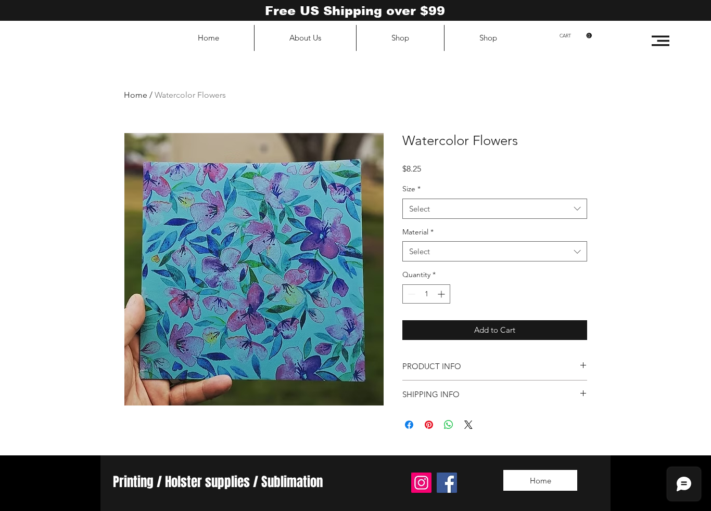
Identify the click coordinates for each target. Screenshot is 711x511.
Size (411, 188)
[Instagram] (421, 483)
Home (135, 95)
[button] (660, 40)
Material (418, 232)
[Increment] (442, 294)
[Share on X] (468, 424)
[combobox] (494, 209)
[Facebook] (447, 483)
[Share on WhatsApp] (448, 424)
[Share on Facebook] (409, 424)
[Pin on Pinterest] (429, 424)
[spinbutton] (426, 294)
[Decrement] (410, 294)
